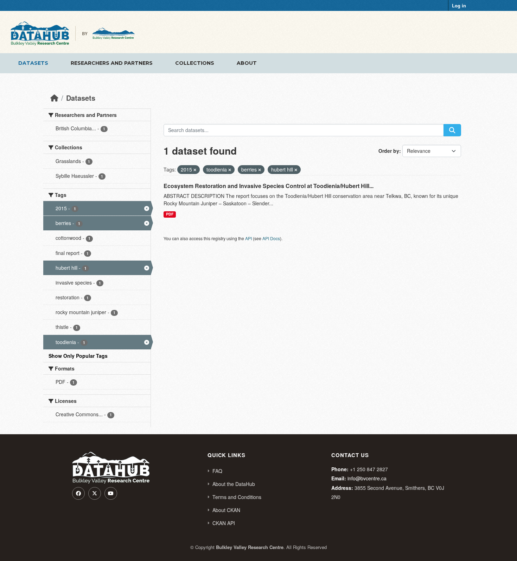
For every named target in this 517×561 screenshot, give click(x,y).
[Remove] (194, 170)
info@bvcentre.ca (367, 478)
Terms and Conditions (236, 496)
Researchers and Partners (112, 63)
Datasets (33, 63)
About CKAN (226, 509)
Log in (459, 5)
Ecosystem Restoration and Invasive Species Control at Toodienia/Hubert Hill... (269, 186)
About (247, 63)
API (248, 238)
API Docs (271, 238)
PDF (169, 214)
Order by (388, 150)
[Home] (54, 98)
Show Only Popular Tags (78, 355)
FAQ (217, 470)
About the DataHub (233, 483)
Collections (194, 63)
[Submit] (452, 130)
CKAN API (223, 522)
